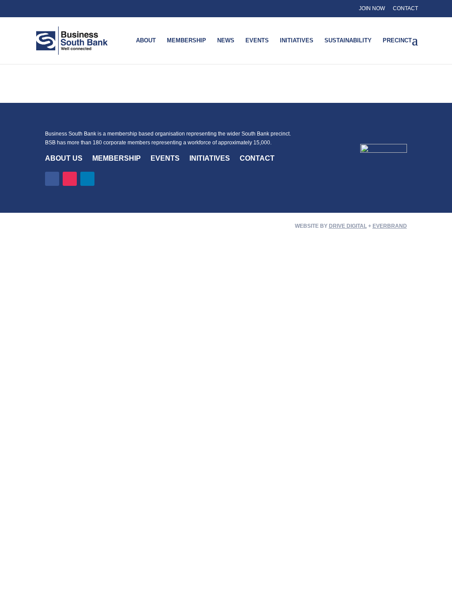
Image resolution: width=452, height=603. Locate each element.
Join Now (372, 8)
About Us (64, 158)
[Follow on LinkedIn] (87, 179)
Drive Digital (348, 226)
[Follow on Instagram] (70, 179)
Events (257, 40)
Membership (186, 40)
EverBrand (390, 226)
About (146, 40)
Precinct (397, 40)
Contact (405, 8)
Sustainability (348, 40)
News (225, 40)
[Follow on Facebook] (52, 179)
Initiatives (296, 40)
